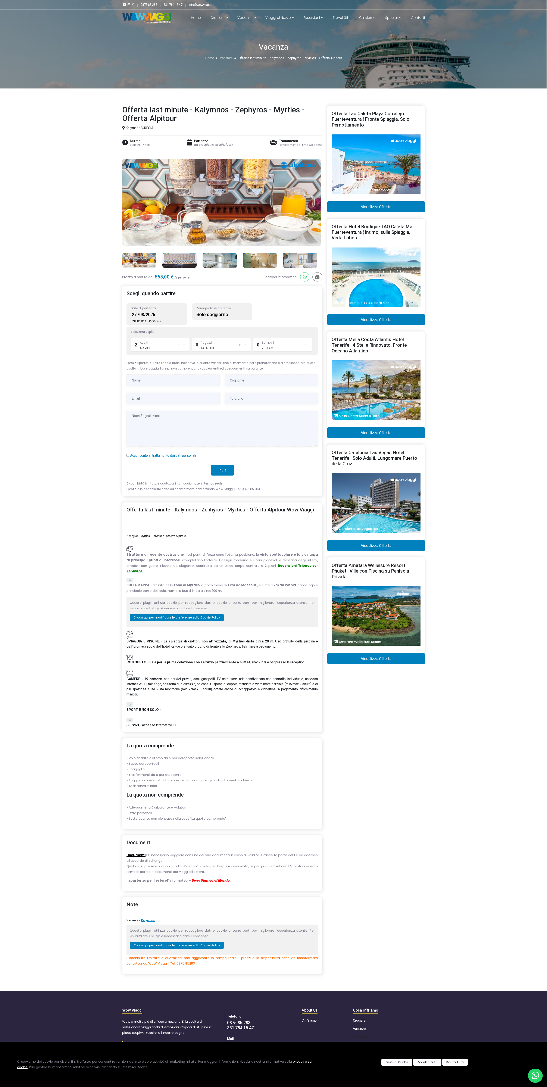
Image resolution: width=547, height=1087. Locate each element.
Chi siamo (367, 17)
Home (196, 17)
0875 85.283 (238, 1022)
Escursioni (312, 17)
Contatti (418, 17)
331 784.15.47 (240, 1027)
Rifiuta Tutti (455, 1062)
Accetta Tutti (427, 1062)
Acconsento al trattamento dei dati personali (163, 456)
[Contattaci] (535, 1076)
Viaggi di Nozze (278, 17)
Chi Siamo (309, 1020)
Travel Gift (341, 17)
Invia (222, 470)
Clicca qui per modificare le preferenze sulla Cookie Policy (177, 617)
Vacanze (245, 17)
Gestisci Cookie (396, 1062)
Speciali (392, 17)
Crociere (217, 17)
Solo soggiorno (212, 314)
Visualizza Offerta (376, 207)
